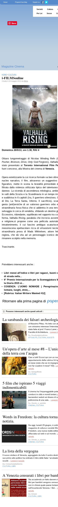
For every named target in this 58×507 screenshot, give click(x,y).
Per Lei (39, 13)
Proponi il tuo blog (21, 2)
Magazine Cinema (13, 66)
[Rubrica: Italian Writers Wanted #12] (24, 293)
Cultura (50, 9)
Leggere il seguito (17, 461)
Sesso (49, 13)
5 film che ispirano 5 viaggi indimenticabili (24, 385)
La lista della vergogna (20, 451)
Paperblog (15, 11)
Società (40, 9)
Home (5, 2)
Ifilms (26, 81)
